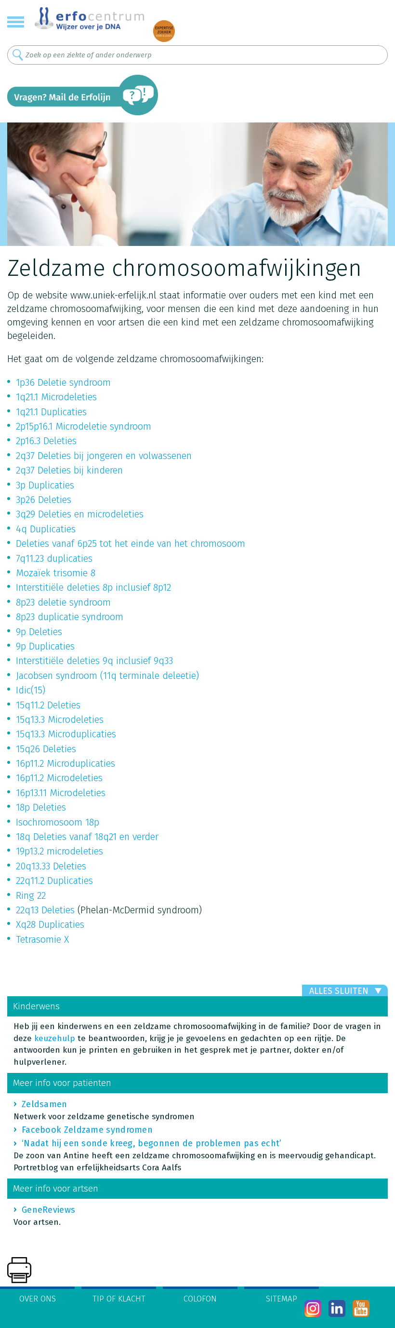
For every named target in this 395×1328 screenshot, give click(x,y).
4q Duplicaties (46, 529)
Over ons (37, 1299)
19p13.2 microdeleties (59, 851)
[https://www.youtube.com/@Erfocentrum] (361, 1308)
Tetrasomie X (42, 939)
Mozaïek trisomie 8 (55, 573)
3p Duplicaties (45, 485)
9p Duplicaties (45, 646)
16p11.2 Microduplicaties (65, 763)
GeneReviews (48, 1210)
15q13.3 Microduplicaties (66, 734)
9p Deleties (39, 631)
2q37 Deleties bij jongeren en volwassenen (104, 455)
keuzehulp (54, 1038)
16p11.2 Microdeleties (59, 778)
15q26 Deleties (46, 749)
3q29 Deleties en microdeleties (80, 514)
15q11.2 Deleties (48, 705)
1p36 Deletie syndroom (63, 382)
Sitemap (281, 1299)
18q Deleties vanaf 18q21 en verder (87, 836)
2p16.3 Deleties (46, 441)
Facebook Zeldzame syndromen (87, 1130)
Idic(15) (30, 690)
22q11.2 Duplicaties (54, 880)
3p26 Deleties (43, 499)
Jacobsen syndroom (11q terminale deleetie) (107, 675)
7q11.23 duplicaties (54, 558)
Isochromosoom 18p (57, 822)
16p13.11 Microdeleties (60, 793)
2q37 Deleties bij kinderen (69, 470)
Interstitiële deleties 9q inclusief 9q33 (94, 660)
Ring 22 (31, 895)
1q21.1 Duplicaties (51, 412)
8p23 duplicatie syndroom (69, 617)
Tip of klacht (118, 1299)
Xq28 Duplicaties (50, 924)
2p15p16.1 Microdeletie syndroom (83, 426)
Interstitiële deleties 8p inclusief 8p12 (93, 587)
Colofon (200, 1299)
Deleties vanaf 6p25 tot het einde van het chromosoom (130, 543)
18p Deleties (41, 807)
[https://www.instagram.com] (312, 1308)
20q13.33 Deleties (51, 866)
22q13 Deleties (45, 910)
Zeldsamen (44, 1104)
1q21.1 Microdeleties (56, 397)
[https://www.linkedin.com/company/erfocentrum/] (337, 1308)
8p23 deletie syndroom (63, 602)
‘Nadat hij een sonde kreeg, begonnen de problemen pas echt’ (152, 1143)
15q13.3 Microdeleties (60, 719)
